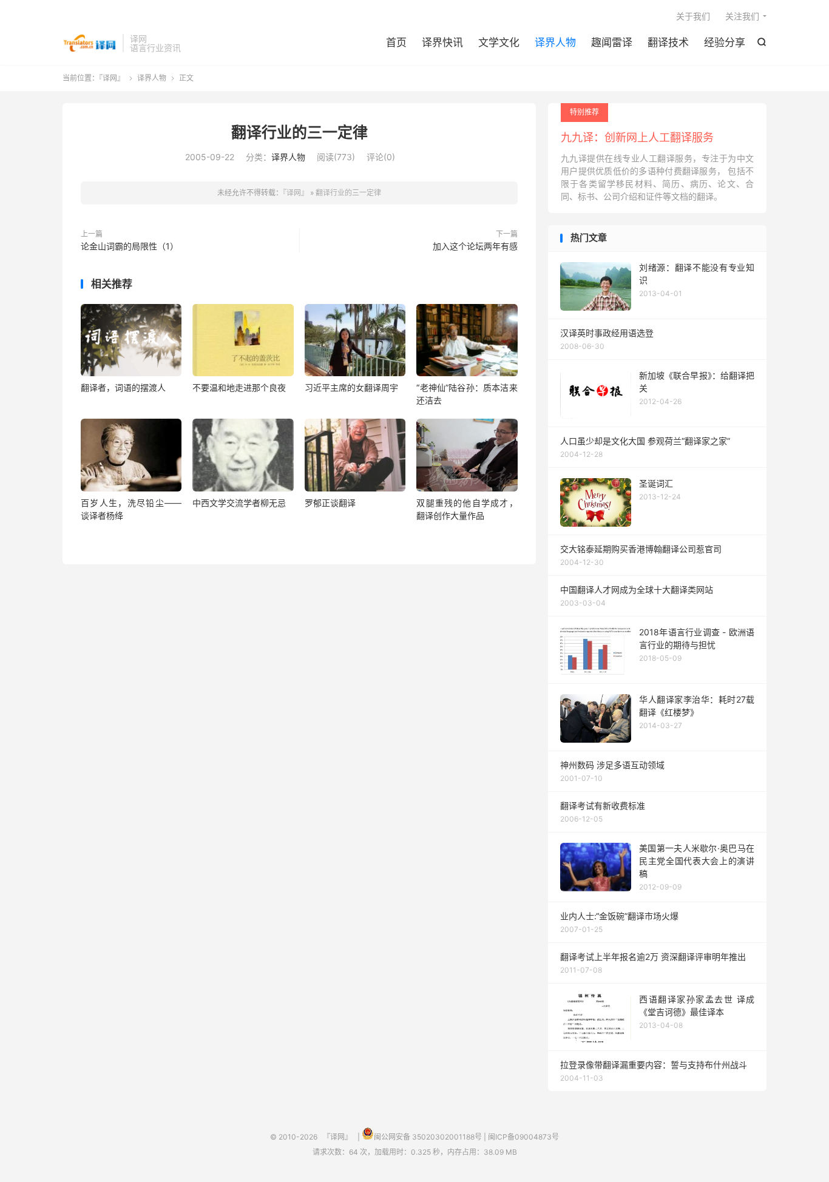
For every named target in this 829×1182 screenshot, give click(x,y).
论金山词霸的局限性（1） (129, 246)
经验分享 (724, 42)
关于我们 (693, 16)
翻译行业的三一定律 (299, 132)
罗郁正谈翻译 (330, 503)
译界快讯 (442, 42)
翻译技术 (668, 42)
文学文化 (498, 42)
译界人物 (555, 42)
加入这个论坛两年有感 (475, 246)
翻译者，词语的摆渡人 (123, 387)
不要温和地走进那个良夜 (239, 387)
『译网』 (90, 43)
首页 (396, 42)
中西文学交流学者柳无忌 (239, 503)
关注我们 (742, 16)
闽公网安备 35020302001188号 (428, 1136)
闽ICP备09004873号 (523, 1136)
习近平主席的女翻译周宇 (351, 387)
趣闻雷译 (611, 42)
